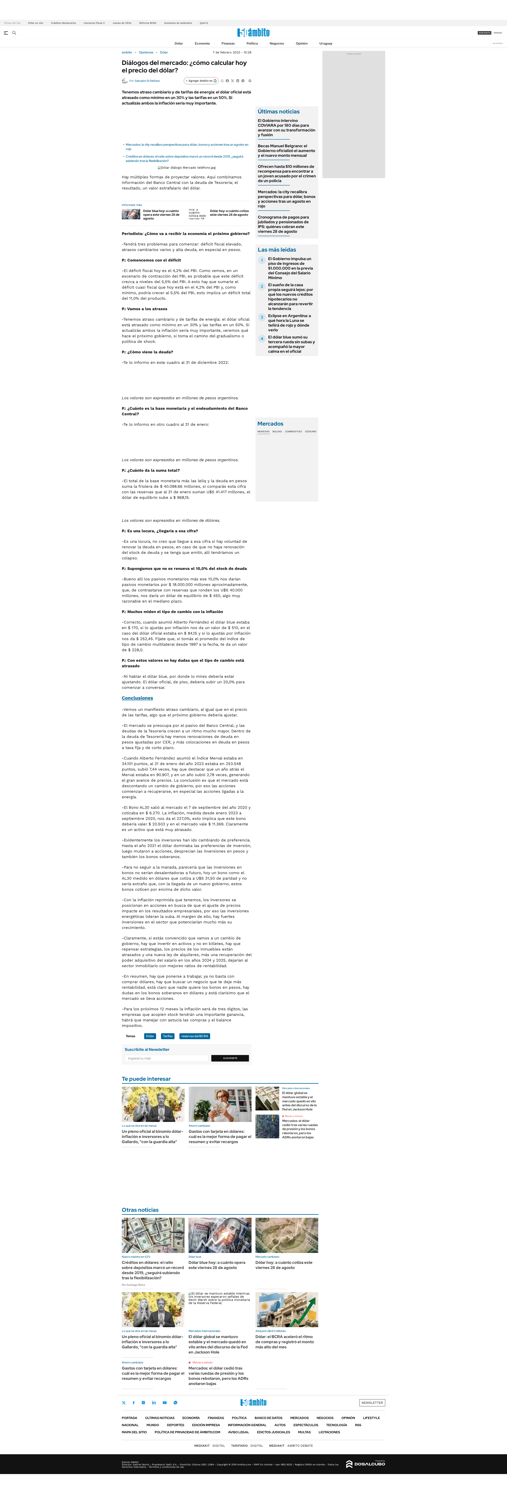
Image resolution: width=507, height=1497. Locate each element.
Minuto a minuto (294, 1116)
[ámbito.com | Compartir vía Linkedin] (237, 80)
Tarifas (167, 1036)
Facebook (134, 1403)
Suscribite (230, 1058)
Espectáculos (306, 1425)
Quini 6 (204, 23)
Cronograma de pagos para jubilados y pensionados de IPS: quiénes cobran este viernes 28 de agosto (283, 224)
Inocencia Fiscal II (94, 23)
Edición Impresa (206, 1425)
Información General (247, 1425)
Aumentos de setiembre (178, 23)
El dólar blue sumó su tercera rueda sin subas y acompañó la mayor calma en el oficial (291, 344)
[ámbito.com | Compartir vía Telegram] (242, 80)
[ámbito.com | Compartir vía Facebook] (227, 80)
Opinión (302, 43)
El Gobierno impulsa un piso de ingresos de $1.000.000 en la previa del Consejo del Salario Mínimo (290, 268)
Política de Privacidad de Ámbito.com (187, 1432)
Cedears (310, 431)
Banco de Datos (268, 1418)
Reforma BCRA (147, 23)
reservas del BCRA (194, 1036)
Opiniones (146, 52)
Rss (358, 1425)
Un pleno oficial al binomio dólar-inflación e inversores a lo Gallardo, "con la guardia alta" (152, 1136)
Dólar (179, 43)
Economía (202, 43)
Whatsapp (175, 1402)
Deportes (175, 1425)
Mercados (299, 1418)
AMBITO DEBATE (291, 1446)
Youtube (165, 1402)
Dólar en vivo (35, 23)
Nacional (130, 1425)
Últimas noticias (159, 1418)
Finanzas (228, 43)
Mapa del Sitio (134, 1432)
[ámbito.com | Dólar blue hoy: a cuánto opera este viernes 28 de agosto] (131, 214)
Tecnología (336, 1425)
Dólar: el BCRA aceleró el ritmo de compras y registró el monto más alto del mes (284, 1342)
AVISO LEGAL (238, 1432)
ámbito (127, 52)
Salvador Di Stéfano (147, 81)
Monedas (263, 431)
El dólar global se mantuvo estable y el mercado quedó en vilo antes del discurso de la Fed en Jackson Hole (299, 1101)
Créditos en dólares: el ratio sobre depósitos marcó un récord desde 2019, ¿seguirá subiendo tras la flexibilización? (153, 1270)
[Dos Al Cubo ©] (365, 1464)
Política (252, 43)
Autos (280, 1425)
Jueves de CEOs (122, 23)
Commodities (293, 431)
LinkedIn (154, 1402)
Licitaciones (329, 1432)
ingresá (498, 33)
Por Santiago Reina (133, 1285)
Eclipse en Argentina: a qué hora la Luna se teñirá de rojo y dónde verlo (289, 323)
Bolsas (277, 431)
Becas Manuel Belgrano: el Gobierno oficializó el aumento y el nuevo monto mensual (286, 150)
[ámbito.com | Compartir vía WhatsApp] (222, 80)
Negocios (277, 43)
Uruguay (325, 43)
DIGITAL (209, 1446)
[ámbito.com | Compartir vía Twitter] (232, 80)
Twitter (124, 1402)
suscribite (484, 33)
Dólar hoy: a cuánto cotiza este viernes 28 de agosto (229, 213)
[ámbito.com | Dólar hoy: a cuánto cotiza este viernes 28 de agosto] (198, 214)
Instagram (143, 1402)
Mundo (153, 1425)
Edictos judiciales (273, 1432)
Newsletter (498, 43)
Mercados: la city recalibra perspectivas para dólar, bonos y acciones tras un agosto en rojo (286, 199)
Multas (304, 1432)
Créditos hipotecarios (63, 23)
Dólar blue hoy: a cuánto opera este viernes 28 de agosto (161, 215)
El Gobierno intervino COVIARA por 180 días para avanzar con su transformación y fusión (286, 127)
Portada (129, 1418)
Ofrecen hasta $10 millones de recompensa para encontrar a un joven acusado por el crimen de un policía (287, 173)
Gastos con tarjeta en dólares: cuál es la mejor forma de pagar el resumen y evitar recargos (220, 1136)
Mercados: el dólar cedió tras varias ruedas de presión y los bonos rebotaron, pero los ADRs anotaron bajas (300, 1129)
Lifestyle (371, 1418)
